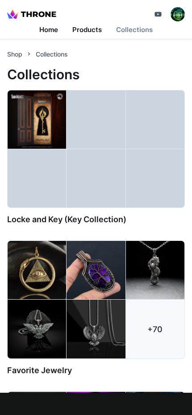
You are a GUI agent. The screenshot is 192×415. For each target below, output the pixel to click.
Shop (14, 54)
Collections (134, 29)
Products (87, 29)
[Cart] (158, 14)
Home (48, 29)
